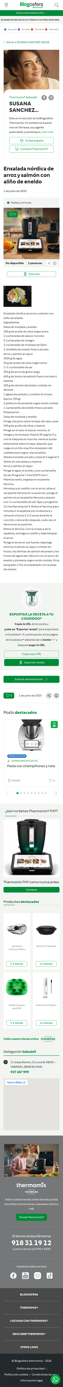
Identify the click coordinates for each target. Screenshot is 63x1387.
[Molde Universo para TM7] (16, 987)
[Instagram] (37, 1276)
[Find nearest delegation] (6, 5)
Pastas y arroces (17, 756)
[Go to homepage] (31, 5)
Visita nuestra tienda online (30, 13)
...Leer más (46, 132)
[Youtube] (25, 1276)
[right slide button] (55, 793)
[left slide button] (7, 793)
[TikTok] (50, 1276)
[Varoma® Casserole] (46, 928)
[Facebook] (13, 1276)
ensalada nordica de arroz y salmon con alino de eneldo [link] (30, 19)
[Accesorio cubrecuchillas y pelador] (16, 928)
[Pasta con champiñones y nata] (31, 737)
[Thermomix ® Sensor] (46, 987)
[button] (56, 5)
